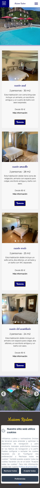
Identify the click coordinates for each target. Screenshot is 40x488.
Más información (20, 113)
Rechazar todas (10, 471)
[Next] (36, 393)
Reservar (20, 122)
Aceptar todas (30, 471)
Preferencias (20, 479)
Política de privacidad (28, 467)
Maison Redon (20, 420)
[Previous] (3, 393)
